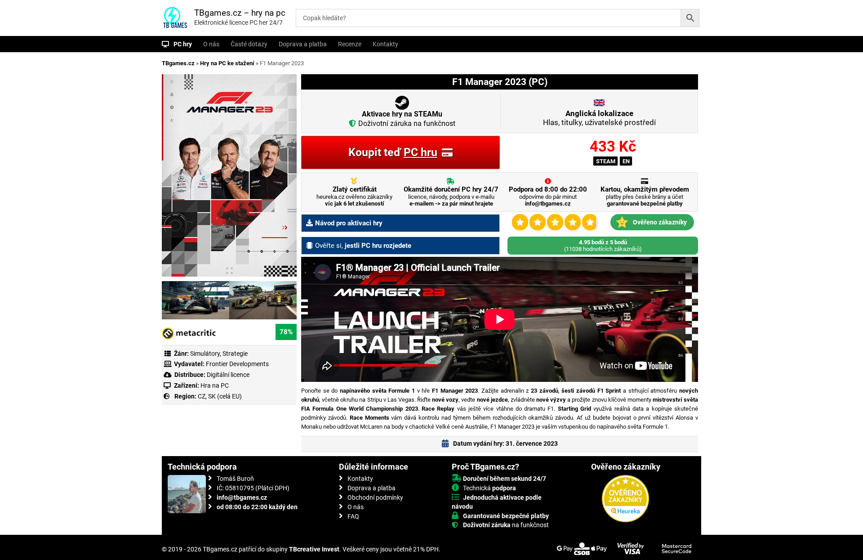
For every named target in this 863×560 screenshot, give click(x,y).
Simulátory (205, 353)
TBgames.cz (178, 63)
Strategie (235, 353)
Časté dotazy (249, 44)
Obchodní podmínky (375, 497)
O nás (211, 44)
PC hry (182, 44)
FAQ (353, 516)
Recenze (349, 44)
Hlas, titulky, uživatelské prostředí (599, 118)
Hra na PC (214, 385)
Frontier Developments (237, 363)
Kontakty (385, 44)
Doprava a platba (303, 44)
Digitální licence (227, 374)
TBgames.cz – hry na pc (239, 13)
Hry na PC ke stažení (227, 63)
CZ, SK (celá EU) (220, 396)
